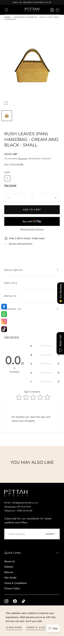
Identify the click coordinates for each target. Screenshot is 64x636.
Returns (8, 572)
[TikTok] (23, 601)
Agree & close (36, 627)
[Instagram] (6, 601)
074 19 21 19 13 (24, 507)
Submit (50, 534)
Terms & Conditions (15, 583)
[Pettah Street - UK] (15, 493)
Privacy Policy (12, 588)
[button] (6, 10)
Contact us (12, 308)
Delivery (9, 566)
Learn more (14, 627)
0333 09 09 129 (24, 510)
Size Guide (10, 185)
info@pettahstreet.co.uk (37, 2)
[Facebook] (15, 601)
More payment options (32, 229)
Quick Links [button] (12, 552)
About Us (9, 561)
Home (7, 17)
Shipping (22, 158)
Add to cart (32, 209)
